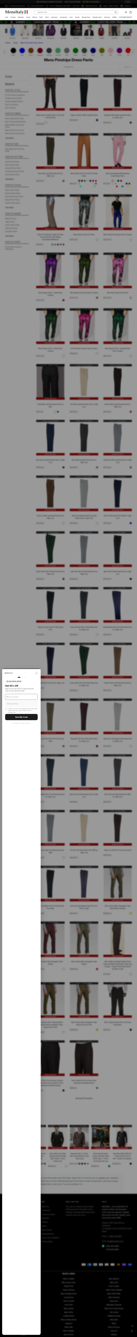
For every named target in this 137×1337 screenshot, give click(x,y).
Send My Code (21, 717)
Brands (77, 17)
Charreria (107, 17)
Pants (41, 17)
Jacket (28, 17)
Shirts (47, 17)
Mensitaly (21, 17)
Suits (6, 17)
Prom (71, 17)
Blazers (35, 17)
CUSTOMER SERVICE (125, 17)
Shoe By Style (86, 17)
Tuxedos (13, 17)
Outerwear (54, 17)
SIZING (114, 17)
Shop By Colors (97, 17)
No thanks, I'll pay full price (21, 723)
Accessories (63, 17)
